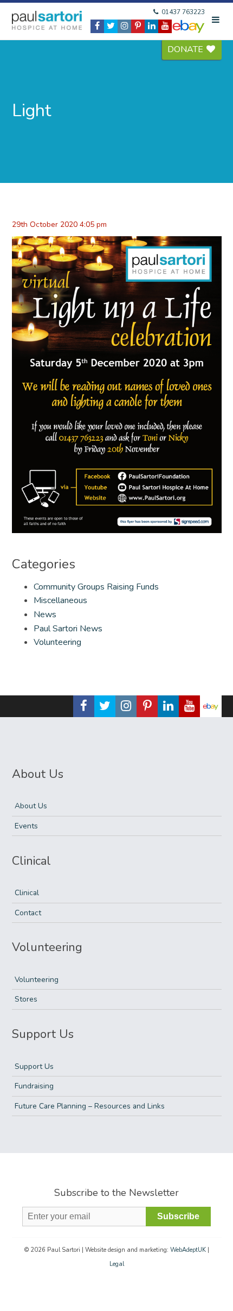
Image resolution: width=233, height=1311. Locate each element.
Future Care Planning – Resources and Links (90, 1106)
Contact (28, 913)
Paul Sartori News (68, 629)
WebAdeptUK (188, 1250)
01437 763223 (182, 12)
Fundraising (34, 1086)
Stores (26, 999)
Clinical (27, 893)
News (45, 614)
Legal (116, 1264)
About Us (31, 806)
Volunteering (57, 642)
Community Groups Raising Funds (96, 587)
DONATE (186, 49)
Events (26, 826)
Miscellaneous (60, 600)
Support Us (34, 1066)
